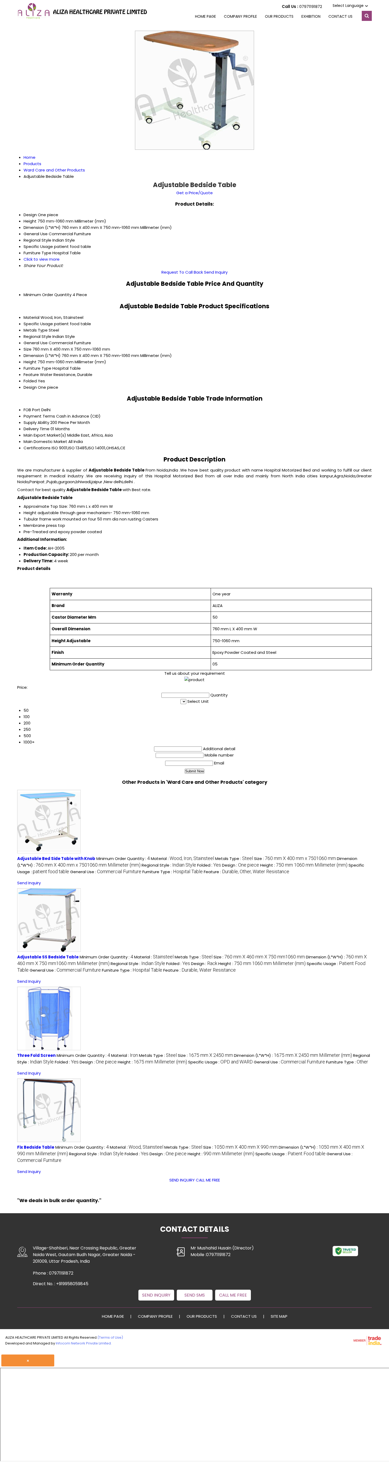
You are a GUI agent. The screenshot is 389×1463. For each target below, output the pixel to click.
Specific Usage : (220, 1062)
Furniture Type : (172, 872)
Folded (30, 381)
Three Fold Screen (36, 1055)
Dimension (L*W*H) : (293, 1055)
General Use (36, 343)
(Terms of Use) (110, 1337)
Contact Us (340, 16)
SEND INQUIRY (182, 1180)
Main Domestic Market (45, 441)
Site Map (279, 1316)
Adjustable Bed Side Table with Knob (56, 858)
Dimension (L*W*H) (42, 355)
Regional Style (37, 336)
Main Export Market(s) (45, 435)
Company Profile (240, 16)
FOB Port (32, 410)
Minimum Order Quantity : (123, 858)
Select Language (348, 5)
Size (27, 349)
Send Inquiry (216, 272)
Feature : (246, 872)
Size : (295, 858)
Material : (182, 858)
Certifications (37, 448)
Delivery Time (36, 429)
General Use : (105, 872)
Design (30, 387)
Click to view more (42, 259)
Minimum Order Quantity (47, 294)
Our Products (279, 16)
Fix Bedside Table (35, 1147)
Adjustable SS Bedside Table (48, 957)
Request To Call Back (182, 272)
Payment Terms (39, 416)
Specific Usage (38, 324)
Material (31, 317)
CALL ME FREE (208, 1180)
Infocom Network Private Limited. (84, 1343)
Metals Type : (234, 858)
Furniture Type (37, 368)
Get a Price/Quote (194, 193)
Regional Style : (169, 865)
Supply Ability (36, 422)
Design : (240, 865)
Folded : (209, 865)
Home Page (205, 16)
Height (30, 362)
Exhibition (310, 16)
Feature (31, 374)
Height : (303, 865)
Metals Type (36, 330)
